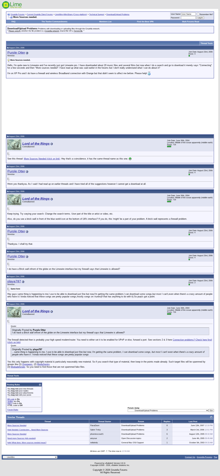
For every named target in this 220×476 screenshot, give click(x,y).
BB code (10, 399)
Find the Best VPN (145, 22)
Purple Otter (16, 52)
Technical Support (96, 14)
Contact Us (190, 457)
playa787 (14, 281)
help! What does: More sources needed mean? (26, 443)
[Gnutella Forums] (12, 8)
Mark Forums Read (190, 22)
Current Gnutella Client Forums (40, 14)
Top (215, 457)
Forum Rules (12, 410)
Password (175, 18)
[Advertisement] (110, 106)
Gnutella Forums (18, 14)
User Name (175, 14)
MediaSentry (43, 364)
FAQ (13, 22)
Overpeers (27, 364)
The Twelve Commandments (54, 22)
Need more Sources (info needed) (21, 438)
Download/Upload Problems (117, 14)
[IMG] (9, 403)
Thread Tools (207, 43)
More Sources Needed (16, 425)
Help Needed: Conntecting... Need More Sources (27, 430)
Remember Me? (206, 14)
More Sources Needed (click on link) (42, 158)
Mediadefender (18, 367)
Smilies (10, 401)
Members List (105, 22)
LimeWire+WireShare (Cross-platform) (71, 14)
